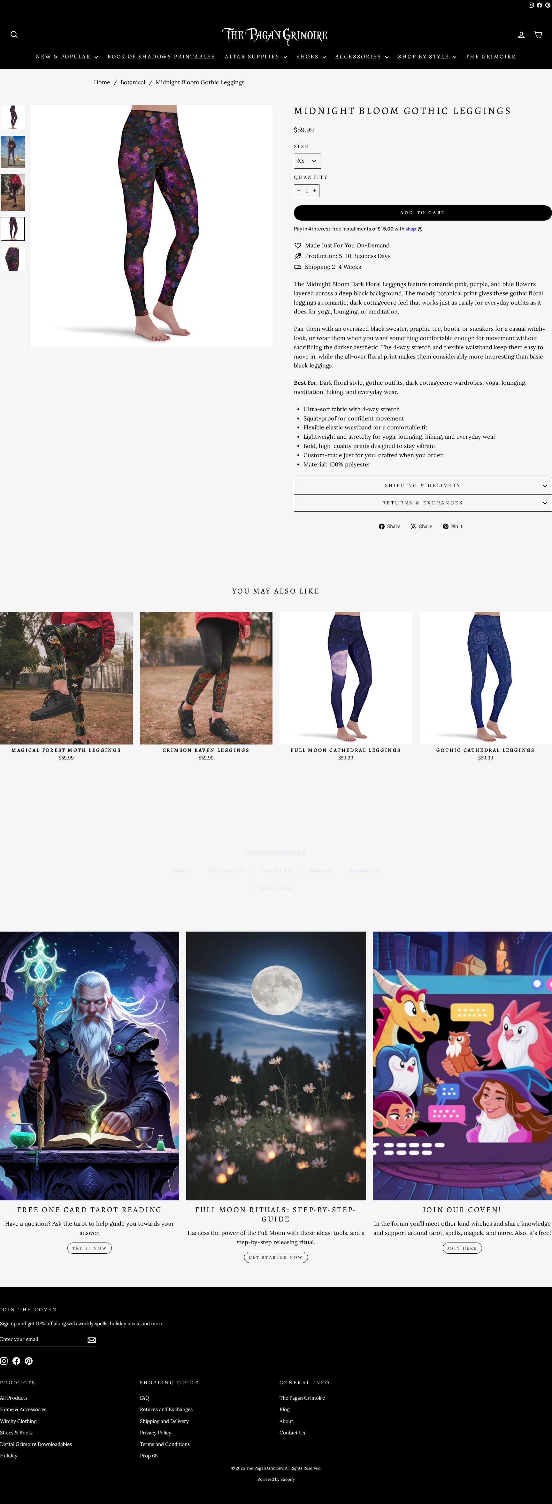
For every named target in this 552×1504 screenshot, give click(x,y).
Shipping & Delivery (423, 485)
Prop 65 (148, 1456)
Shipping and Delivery (164, 1421)
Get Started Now (276, 1257)
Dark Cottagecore (226, 870)
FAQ (144, 1398)
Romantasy (321, 870)
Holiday (8, 1456)
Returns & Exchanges (422, 503)
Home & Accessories (23, 1409)
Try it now (89, 1248)
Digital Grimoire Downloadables (36, 1444)
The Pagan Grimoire (302, 1398)
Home (102, 82)
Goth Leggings (277, 870)
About (286, 1421)
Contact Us (292, 1433)
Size (301, 146)
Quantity (311, 177)
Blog (284, 1409)
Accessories (359, 56)
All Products (13, 1398)
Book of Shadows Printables (161, 56)
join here (462, 1248)
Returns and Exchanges (166, 1409)
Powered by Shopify (276, 1479)
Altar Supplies (253, 56)
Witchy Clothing (276, 888)
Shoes (308, 56)
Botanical (132, 82)
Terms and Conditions (165, 1444)
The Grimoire (491, 56)
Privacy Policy (155, 1433)
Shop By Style (424, 56)
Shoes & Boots (16, 1433)
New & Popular (64, 56)
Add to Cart (66, 736)
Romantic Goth (365, 870)
